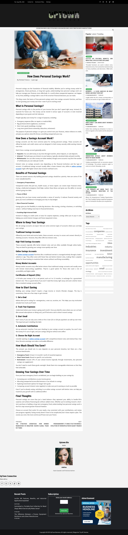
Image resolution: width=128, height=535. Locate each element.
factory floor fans (109, 236)
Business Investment (70, 28)
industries (91, 246)
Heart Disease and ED (100, 240)
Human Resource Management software (93, 243)
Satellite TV (96, 268)
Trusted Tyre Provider (90, 273)
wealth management (99, 273)
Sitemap (48, 2)
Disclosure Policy (39, 2)
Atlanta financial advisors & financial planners (94, 226)
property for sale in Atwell (107, 265)
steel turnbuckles (108, 268)
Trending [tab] (100, 34)
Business (39, 28)
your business (108, 276)
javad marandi (88, 254)
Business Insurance (58, 28)
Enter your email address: (64, 497)
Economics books (100, 234)
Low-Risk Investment (90, 257)
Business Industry (47, 28)
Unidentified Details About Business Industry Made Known (99, 157)
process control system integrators (92, 265)
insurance (91, 250)
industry (108, 246)
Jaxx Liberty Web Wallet (99, 254)
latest (109, 254)
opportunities (92, 263)
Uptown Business (68, 513)
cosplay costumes (108, 231)
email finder (110, 234)
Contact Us (30, 2)
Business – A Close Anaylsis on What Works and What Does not (99, 92)
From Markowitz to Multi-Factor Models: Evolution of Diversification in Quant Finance (66, 424)
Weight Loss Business (108, 273)
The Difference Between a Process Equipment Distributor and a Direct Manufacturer (30, 515)
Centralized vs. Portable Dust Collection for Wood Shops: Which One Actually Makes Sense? (30, 507)
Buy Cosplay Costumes (107, 228)
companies (99, 231)
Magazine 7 (76, 532)
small (101, 268)
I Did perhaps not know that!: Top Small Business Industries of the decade (99, 191)
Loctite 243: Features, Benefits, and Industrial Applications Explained (99, 59)
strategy (88, 271)
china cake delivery (89, 231)
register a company (89, 268)
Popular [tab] (88, 34)
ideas (109, 243)
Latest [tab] (94, 34)
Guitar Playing (88, 240)
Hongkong (110, 240)
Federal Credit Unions (90, 238)
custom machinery (89, 234)
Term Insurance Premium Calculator (105, 271)
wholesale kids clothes (100, 276)
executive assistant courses (91, 236)
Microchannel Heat (89, 260)
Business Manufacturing (84, 28)
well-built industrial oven (91, 276)
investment (106, 250)
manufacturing (104, 257)
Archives (88, 213)
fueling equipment (99, 238)
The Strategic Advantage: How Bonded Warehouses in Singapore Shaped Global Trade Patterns (32, 425)
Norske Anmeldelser (108, 260)
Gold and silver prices (108, 238)
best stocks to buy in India (91, 228)
